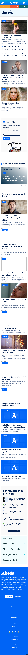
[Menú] (4, 3)
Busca (4, 201)
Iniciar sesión (18, 596)
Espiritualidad (14, 607)
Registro (5, 6)
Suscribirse (9, 596)
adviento (5, 336)
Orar (23, 6)
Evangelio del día (11, 554)
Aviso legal (14, 644)
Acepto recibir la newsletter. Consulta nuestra (13, 134)
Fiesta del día (9, 544)
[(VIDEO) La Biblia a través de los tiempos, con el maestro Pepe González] (14, 175)
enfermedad (6, 411)
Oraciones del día (11, 560)
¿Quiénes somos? (14, 642)
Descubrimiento (14, 611)
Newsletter (14, 617)
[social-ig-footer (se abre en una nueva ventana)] (18, 632)
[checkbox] (3, 134)
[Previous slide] (22, 186)
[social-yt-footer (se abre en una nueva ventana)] (9, 632)
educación (5, 230)
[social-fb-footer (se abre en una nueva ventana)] (12, 632)
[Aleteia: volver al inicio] (14, 2)
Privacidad (14, 650)
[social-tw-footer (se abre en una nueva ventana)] (15, 632)
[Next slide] (25, 186)
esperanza (5, 285)
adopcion (5, 435)
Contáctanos (14, 647)
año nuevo (5, 363)
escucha (5, 61)
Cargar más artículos (14, 531)
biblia (4, 173)
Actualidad (14, 604)
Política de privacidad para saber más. (12, 135)
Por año (14, 626)
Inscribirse (6, 138)
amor (4, 21)
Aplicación (14, 619)
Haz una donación (14, 639)
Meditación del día (11, 549)
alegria (4, 311)
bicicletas (5, 462)
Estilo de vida (14, 609)
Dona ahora (13, 6)
